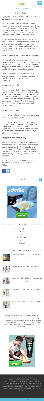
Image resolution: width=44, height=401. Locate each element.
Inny (22, 234)
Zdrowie (22, 243)
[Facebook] (4, 171)
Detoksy (22, 231)
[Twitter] (8, 171)
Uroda (22, 240)
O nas (38, 378)
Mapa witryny (32, 380)
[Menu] (39, 3)
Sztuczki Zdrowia (24, 399)
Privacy (18, 380)
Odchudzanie (22, 237)
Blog (22, 228)
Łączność (10, 380)
